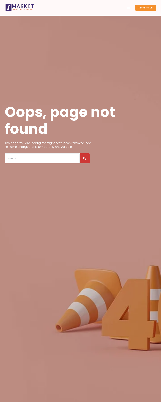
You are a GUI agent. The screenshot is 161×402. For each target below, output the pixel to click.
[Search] (85, 158)
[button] (128, 7)
